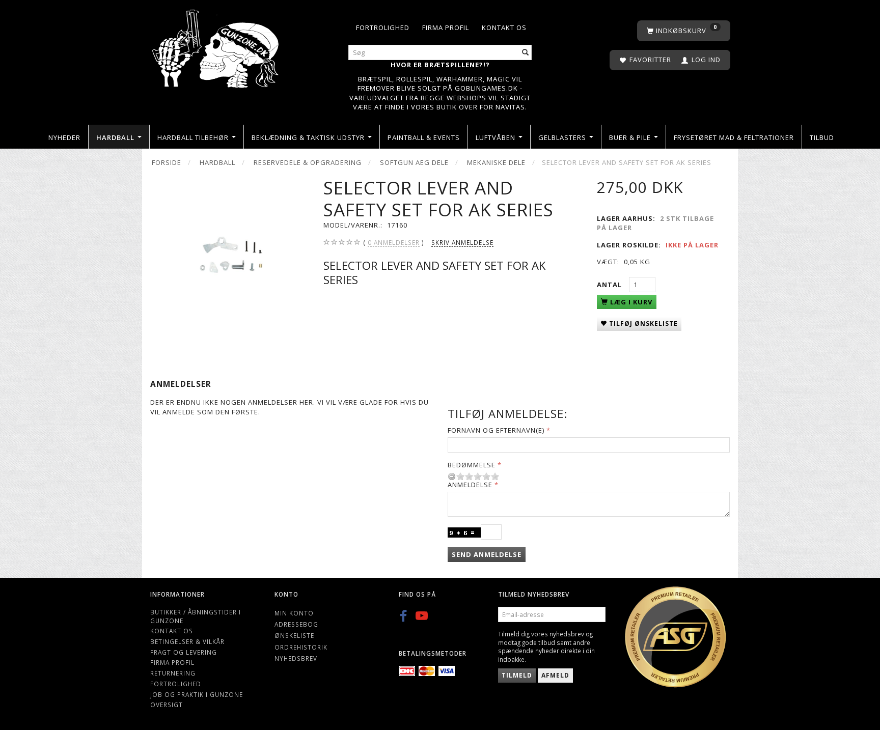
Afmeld (555, 675)
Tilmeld (517, 675)
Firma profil (445, 27)
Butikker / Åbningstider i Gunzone (195, 616)
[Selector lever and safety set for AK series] (229, 256)
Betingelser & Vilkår (187, 641)
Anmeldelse (470, 484)
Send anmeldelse (486, 554)
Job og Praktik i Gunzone (196, 694)
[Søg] (525, 53)
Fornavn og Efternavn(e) (496, 430)
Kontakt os (504, 27)
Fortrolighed (382, 27)
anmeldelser (394, 242)
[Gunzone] (216, 46)
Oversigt (166, 704)
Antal (610, 284)
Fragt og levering (183, 652)
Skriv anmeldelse (462, 242)
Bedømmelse (472, 464)
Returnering (173, 673)
